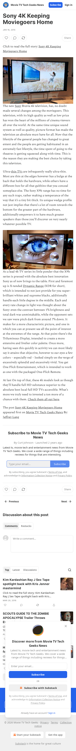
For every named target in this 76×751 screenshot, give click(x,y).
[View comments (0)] (14, 37)
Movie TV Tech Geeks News (44, 412)
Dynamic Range (33, 286)
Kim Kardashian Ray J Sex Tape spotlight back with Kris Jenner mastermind (26, 584)
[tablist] (18, 526)
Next (64, 501)
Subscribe (55, 4)
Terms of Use (55, 695)
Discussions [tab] (30, 569)
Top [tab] (7, 569)
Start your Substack (29, 734)
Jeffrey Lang (11, 417)
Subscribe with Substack (40, 688)
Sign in (68, 4)
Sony (18, 106)
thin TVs (16, 171)
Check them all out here (43, 399)
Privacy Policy (38, 703)
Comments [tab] (11, 526)
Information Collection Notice (44, 699)
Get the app (55, 734)
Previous (14, 501)
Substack (20, 743)
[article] (38, 592)
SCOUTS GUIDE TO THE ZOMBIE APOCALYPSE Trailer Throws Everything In (26, 618)
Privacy (44, 722)
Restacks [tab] (26, 526)
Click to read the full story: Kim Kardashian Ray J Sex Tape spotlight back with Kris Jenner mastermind (28, 594)
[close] (66, 626)
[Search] (69, 569)
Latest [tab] (16, 569)
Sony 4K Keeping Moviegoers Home (38, 407)
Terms (54, 722)
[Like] (6, 37)
